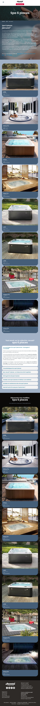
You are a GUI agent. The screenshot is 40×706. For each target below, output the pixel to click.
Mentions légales (13, 702)
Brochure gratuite (20, 4)
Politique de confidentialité (22, 702)
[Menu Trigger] (3, 2)
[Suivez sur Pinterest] (12, 688)
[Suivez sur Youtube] (14, 688)
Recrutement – (6, 702)
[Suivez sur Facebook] (7, 688)
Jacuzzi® (3, 21)
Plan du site (14, 703)
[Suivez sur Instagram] (9, 688)
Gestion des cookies (32, 702)
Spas (7, 21)
